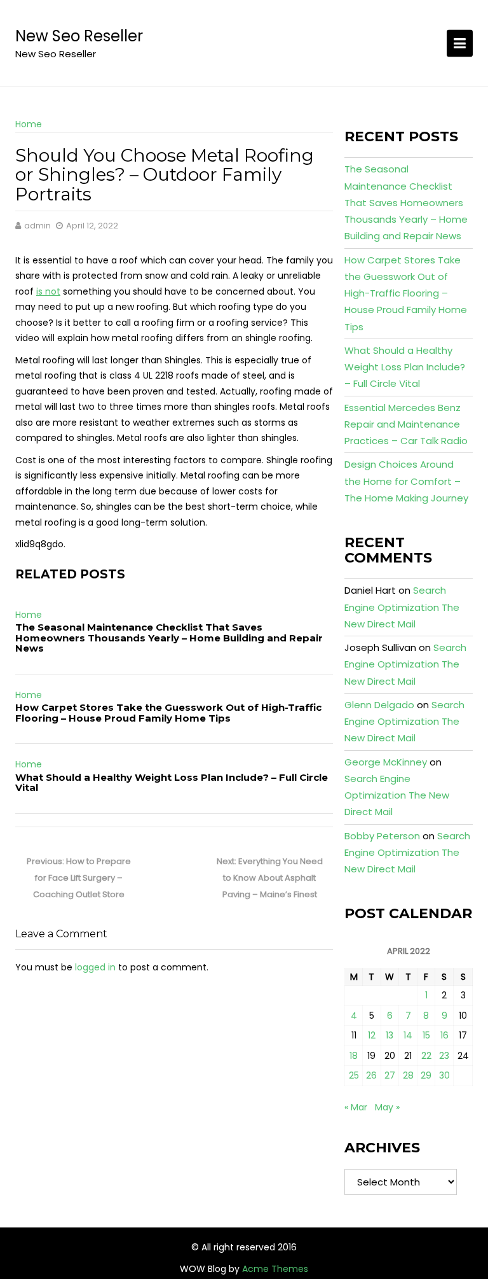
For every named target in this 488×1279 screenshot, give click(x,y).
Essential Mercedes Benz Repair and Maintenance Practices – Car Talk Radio (406, 424)
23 (444, 1055)
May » (387, 1107)
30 (444, 1075)
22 (426, 1055)
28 (408, 1075)
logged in (95, 967)
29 (426, 1075)
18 (353, 1055)
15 (426, 1035)
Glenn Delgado (379, 704)
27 (389, 1075)
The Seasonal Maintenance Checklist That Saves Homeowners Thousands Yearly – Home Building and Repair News (169, 637)
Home (28, 124)
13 (389, 1035)
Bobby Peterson (382, 835)
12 (372, 1035)
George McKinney (385, 762)
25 (354, 1075)
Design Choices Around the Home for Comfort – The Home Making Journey (406, 481)
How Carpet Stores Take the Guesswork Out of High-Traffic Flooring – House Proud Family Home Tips (168, 712)
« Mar (355, 1107)
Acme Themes (275, 1268)
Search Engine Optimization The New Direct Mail (401, 607)
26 (371, 1075)
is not (48, 291)
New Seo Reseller (79, 35)
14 (407, 1035)
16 (444, 1035)
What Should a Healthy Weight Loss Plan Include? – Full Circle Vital (171, 782)
